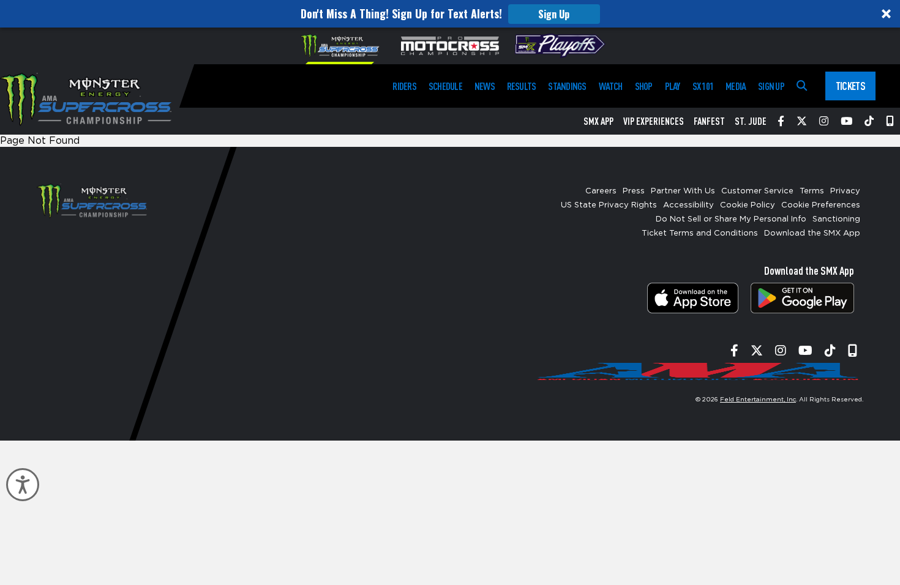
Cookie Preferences (820, 205)
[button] (450, 14)
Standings (567, 86)
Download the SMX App (812, 233)
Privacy (845, 191)
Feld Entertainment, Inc (758, 400)
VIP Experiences (653, 121)
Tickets (850, 86)
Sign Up (553, 14)
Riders (404, 86)
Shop (644, 86)
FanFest (709, 121)
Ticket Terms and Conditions (700, 233)
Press (634, 191)
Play (672, 86)
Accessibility (688, 205)
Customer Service (757, 191)
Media (736, 86)
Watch (611, 86)
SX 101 (702, 86)
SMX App (598, 121)
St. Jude (751, 121)
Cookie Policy (747, 205)
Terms (812, 191)
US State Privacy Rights (609, 205)
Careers (601, 191)
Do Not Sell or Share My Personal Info (731, 219)
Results (521, 86)
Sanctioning (836, 219)
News (484, 86)
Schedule (445, 86)
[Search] (802, 86)
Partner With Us (683, 191)
